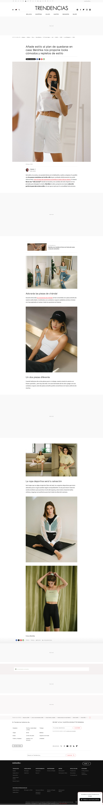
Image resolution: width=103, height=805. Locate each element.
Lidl (52, 37)
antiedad (42, 738)
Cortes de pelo (30, 735)
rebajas (23, 37)
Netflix (56, 37)
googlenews (90, 9)
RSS (74, 746)
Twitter (39, 59)
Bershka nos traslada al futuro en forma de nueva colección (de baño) (61, 247)
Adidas (28, 37)
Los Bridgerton (67, 37)
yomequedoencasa (47, 640)
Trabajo (42, 728)
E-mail (44, 59)
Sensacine (38, 770)
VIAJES (47, 14)
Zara (33, 37)
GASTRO (56, 14)
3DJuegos (26, 770)
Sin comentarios (31, 59)
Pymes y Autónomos (84, 773)
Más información (63, 803)
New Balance (38, 37)
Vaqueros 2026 (26, 717)
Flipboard (84, 9)
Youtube (67, 746)
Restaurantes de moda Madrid (64, 717)
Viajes (14, 732)
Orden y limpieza (17, 738)
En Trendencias (52, 245)
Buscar (19, 9)
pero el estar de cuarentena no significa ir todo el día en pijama (52, 179)
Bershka (38, 640)
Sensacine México (40, 790)
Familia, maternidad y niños (31, 728)
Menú (13, 9)
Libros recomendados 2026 (38, 717)
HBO (61, 37)
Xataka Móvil (16, 773)
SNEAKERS (66, 14)
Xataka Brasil (15, 792)
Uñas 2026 (83, 717)
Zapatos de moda (44, 735)
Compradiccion (73, 775)
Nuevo (16, 9)
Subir (85, 763)
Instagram (87, 9)
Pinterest (77, 9)
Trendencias (73, 770)
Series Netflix (76, 717)
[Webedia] (16, 763)
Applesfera (15, 775)
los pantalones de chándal (45, 298)
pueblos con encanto (29, 739)
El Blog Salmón (85, 770)
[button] (33, 169)
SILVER (75, 14)
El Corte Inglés (46, 37)
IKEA (74, 37)
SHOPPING (38, 14)
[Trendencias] (51, 8)
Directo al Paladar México (51, 790)
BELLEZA (29, 14)
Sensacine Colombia (38, 793)
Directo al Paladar (51, 770)
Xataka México (16, 790)
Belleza (41, 732)
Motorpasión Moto (63, 773)
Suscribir (77, 727)
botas (14, 735)
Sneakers (15, 728)
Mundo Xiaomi (16, 781)
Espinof (37, 773)
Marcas (32, 640)
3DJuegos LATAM (28, 790)
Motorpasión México (61, 790)
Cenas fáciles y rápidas (51, 717)
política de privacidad (71, 731)
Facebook (80, 9)
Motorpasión (61, 770)
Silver (27, 732)
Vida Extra (26, 773)
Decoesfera (72, 773)
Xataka (14, 770)
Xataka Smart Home (16, 778)
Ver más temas (17, 745)
